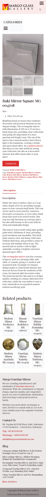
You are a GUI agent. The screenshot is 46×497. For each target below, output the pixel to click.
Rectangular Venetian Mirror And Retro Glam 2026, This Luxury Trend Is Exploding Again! (22, 464)
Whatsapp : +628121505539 (15, 435)
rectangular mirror (16, 256)
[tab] (9, 190)
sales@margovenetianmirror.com (18, 439)
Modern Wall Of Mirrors (17, 177)
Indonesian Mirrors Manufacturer (23, 494)
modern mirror (35, 145)
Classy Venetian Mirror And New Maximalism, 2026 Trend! (22, 476)
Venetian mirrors (24, 386)
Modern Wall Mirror (17, 170)
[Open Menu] (42, 3)
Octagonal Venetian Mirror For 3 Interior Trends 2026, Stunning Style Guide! (20, 470)
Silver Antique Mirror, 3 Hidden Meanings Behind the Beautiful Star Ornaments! (21, 458)
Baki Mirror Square (14, 172)
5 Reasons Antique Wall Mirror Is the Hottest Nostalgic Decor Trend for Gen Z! (22, 452)
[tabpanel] (23, 242)
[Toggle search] (40, 9)
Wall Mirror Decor (15, 179)
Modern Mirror (28, 172)
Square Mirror (32, 177)
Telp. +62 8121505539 (12, 431)
